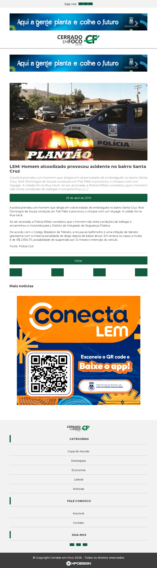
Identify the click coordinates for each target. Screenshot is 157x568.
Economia (78, 470)
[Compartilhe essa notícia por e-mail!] (99, 272)
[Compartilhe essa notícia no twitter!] (57, 272)
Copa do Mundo (78, 451)
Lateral (78, 479)
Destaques (78, 460)
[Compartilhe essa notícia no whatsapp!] (141, 272)
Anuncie (78, 513)
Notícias (78, 489)
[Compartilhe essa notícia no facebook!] (16, 272)
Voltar (78, 261)
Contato (78, 523)
